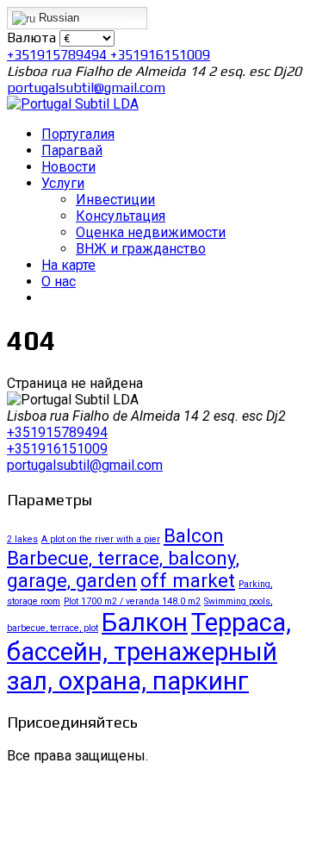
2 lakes (22, 539)
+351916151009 (160, 55)
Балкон (145, 622)
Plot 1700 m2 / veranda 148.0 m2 (132, 601)
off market (187, 580)
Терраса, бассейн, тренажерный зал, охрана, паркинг (149, 652)
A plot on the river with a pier (100, 539)
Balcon (194, 535)
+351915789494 (58, 55)
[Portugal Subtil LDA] (73, 104)
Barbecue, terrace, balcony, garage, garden (123, 569)
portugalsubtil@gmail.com (86, 87)
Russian (57, 17)
